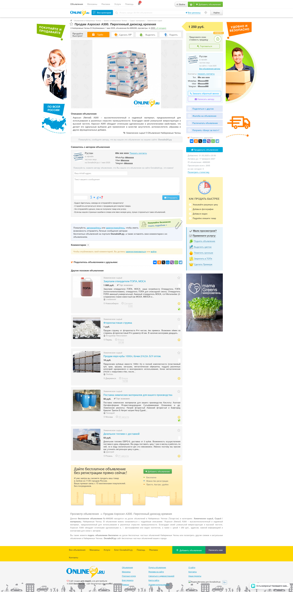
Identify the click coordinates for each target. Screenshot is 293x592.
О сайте (191, 567)
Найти (216, 12)
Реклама (105, 3)
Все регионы (194, 12)
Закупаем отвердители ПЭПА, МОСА (124, 281)
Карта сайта (153, 580)
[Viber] (172, 262)
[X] (163, 262)
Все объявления (77, 549)
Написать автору (205, 99)
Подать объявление (157, 567)
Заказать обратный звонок (205, 93)
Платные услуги (129, 576)
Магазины (92, 3)
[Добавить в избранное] (71, 24)
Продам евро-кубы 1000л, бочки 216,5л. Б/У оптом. (132, 356)
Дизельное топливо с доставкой (121, 433)
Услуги (117, 3)
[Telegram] (180, 262)
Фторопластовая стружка (117, 322)
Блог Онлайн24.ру (123, 549)
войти (153, 251)
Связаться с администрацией (161, 576)
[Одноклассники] (159, 262)
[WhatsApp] (176, 262)
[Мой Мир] (168, 262)
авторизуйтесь (94, 227)
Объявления (76, 3)
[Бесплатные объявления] (71, 20)
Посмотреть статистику (198, 172)
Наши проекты (194, 576)
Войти (182, 4)
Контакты (73, 557)
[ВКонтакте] (155, 262)
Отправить (171, 197)
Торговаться (205, 46)
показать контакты (206, 73)
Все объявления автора (209, 68)
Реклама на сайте (156, 571)
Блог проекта (127, 580)
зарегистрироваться (136, 251)
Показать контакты (138, 153)
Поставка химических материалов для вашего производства (137, 395)
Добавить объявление (209, 4)
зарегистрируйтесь (115, 227)
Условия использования (158, 584)
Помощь (129, 3)
